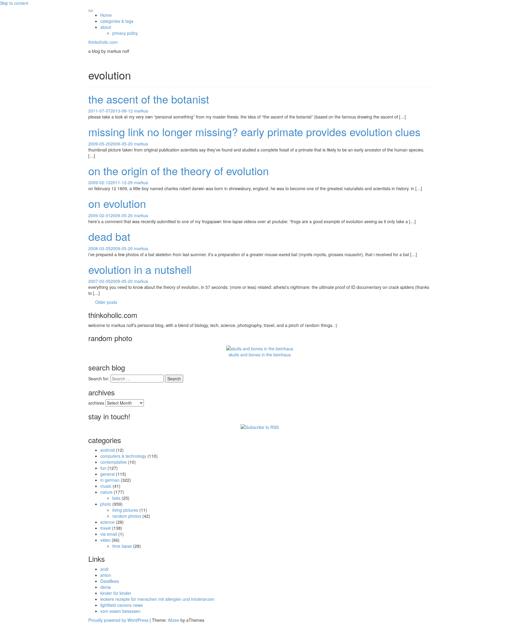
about (105, 27)
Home (106, 15)
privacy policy (125, 33)
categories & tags (116, 21)
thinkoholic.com (103, 42)
